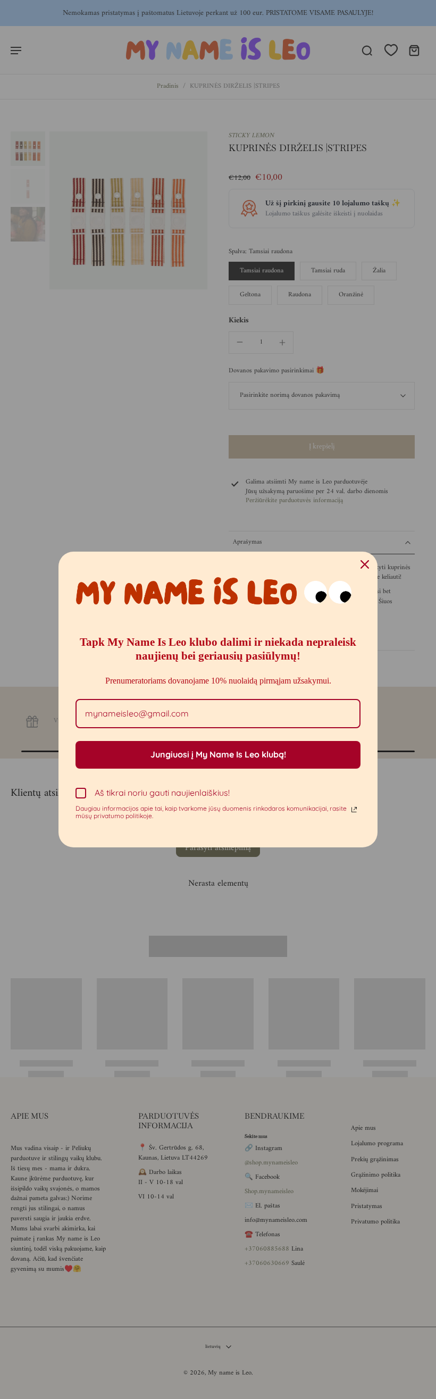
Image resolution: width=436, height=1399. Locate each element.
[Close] (365, 564)
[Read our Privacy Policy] (354, 809)
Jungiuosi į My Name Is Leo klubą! (218, 754)
